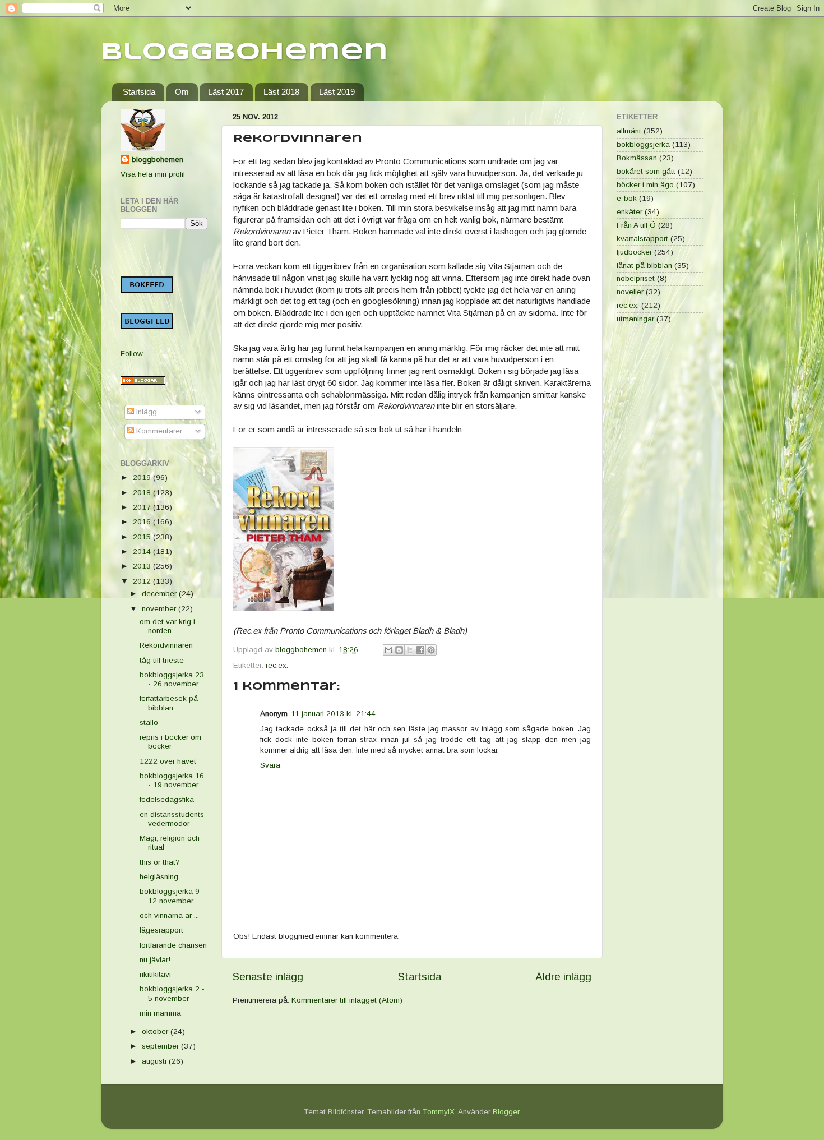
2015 (143, 537)
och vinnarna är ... (169, 915)
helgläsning (159, 877)
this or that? (160, 862)
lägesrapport (161, 930)
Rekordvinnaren (166, 645)
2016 (143, 522)
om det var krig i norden (167, 626)
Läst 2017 (226, 91)
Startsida (139, 91)
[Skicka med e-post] (388, 650)
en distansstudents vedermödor (172, 819)
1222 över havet (168, 761)
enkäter (629, 211)
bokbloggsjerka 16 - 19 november (172, 780)
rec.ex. (277, 665)
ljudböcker (634, 252)
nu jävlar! (155, 960)
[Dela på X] (409, 650)
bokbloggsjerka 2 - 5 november (172, 993)
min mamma (160, 1013)
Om (182, 91)
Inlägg (145, 412)
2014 (143, 551)
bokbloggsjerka (643, 144)
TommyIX (439, 1111)
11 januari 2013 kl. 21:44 (333, 713)
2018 (143, 492)
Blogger (506, 1111)
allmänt (629, 131)
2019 (143, 477)
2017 (143, 507)
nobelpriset (636, 278)
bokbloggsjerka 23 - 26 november (172, 679)
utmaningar (635, 319)
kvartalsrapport (642, 238)
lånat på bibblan (644, 265)
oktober (156, 1031)
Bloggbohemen (244, 52)
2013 (143, 566)
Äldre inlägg (563, 976)
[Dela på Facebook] (420, 650)
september (161, 1046)
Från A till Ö (636, 225)
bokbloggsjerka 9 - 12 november (172, 895)
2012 (143, 581)
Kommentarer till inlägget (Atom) (346, 1000)
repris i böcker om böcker (170, 741)
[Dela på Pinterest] (431, 650)
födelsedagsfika (167, 799)
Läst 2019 (337, 91)
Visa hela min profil (153, 174)
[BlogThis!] (399, 650)
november (160, 608)
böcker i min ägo (645, 185)
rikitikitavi (155, 974)
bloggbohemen (157, 159)
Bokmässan (637, 158)
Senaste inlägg (268, 976)
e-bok (627, 198)
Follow (132, 353)
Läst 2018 (281, 91)
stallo (149, 722)
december (160, 593)
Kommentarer (158, 431)
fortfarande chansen (173, 945)
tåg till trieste (162, 660)
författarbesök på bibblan (169, 703)
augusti (155, 1061)
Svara (270, 765)
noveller (630, 292)
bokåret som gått (646, 171)
